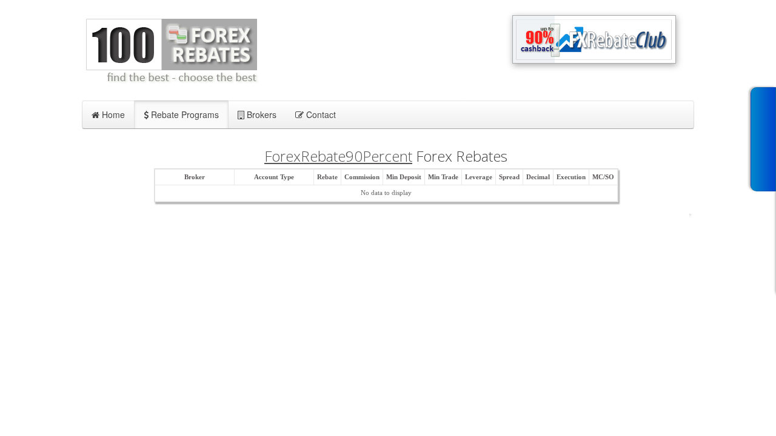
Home (112, 114)
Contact (320, 114)
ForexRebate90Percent (338, 156)
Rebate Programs (184, 114)
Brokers (260, 114)
